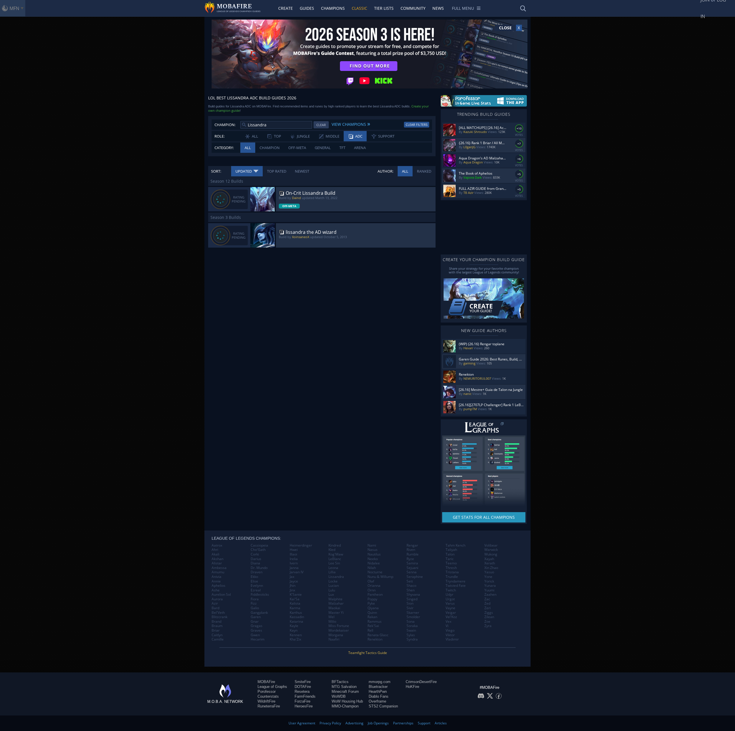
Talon (450, 554)
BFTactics (340, 682)
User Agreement (302, 723)
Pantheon (375, 594)
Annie (216, 581)
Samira (412, 563)
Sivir (410, 608)
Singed (412, 599)
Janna (294, 568)
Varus (450, 603)
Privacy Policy (330, 723)
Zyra (488, 626)
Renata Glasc (378, 635)
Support (424, 723)
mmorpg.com (379, 682)
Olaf (371, 581)
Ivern (294, 563)
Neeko (373, 559)
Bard (215, 608)
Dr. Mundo (259, 568)
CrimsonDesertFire (421, 682)
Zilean (489, 617)
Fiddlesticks (260, 594)
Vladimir (452, 639)
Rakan (372, 617)
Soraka (412, 626)
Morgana (335, 635)
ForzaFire (302, 701)
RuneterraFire (269, 706)
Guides (307, 8)
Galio (255, 608)
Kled (331, 549)
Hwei (294, 549)
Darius (256, 559)
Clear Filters (417, 124)
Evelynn (257, 585)
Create (285, 8)
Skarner (413, 612)
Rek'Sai (373, 626)
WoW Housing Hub (347, 701)
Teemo (451, 563)
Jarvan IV (296, 572)
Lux (331, 594)
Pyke (371, 603)
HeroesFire (304, 706)
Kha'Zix (295, 639)
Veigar (451, 612)
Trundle (452, 576)
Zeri (487, 608)
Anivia (216, 576)
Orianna (374, 585)
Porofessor (267, 691)
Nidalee (374, 563)
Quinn (372, 612)
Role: (219, 136)
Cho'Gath (258, 549)
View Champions (351, 123)
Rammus (375, 621)
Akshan (217, 559)
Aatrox (217, 545)
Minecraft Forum (345, 691)
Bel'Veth (218, 612)
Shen (411, 590)
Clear (321, 125)
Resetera (302, 691)
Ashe (216, 590)
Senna (412, 572)
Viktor (450, 635)
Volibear (491, 545)
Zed (487, 603)
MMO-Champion (345, 706)
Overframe (377, 701)
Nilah (372, 568)
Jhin (292, 585)
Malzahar (336, 603)
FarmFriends (305, 696)
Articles (441, 723)
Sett (410, 581)
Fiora (255, 599)
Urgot (450, 599)
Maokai (334, 608)
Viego (450, 630)
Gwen (255, 635)
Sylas (411, 635)
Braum (217, 626)
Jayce (294, 581)
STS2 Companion (383, 706)
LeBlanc (334, 559)
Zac (487, 599)
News (438, 8)
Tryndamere (455, 581)
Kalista (295, 603)
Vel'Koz (451, 617)
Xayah (489, 559)
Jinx (292, 590)
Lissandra (336, 576)
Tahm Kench (455, 545)
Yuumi (489, 590)
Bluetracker (378, 686)
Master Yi (336, 612)
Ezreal (256, 590)
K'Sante (296, 594)
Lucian (333, 585)
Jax (292, 576)
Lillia (332, 572)
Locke (333, 581)
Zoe (487, 621)
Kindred (334, 545)
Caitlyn (217, 635)
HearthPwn (378, 691)
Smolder (413, 617)
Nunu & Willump (380, 576)
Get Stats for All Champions (484, 517)
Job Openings (378, 723)
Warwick (491, 549)
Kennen (296, 635)
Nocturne (375, 572)
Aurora (217, 599)
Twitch (451, 590)
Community (413, 8)
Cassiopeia (259, 545)
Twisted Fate (456, 585)
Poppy (372, 599)
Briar (216, 630)
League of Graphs (272, 686)
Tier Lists (384, 8)
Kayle (294, 626)
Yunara (490, 585)
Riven (411, 549)
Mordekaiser (338, 630)
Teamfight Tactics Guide (367, 652)
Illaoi (293, 554)
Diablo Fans (378, 696)
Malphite (335, 599)
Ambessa (219, 568)
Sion (410, 603)
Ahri (215, 549)
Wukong (490, 554)
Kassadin (297, 617)
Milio (332, 621)
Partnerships (403, 723)
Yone (488, 576)
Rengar (412, 545)
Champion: (224, 124)
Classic (359, 8)
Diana (255, 563)
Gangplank (259, 612)
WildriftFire (266, 701)
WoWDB (339, 696)
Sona (411, 621)
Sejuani (412, 568)
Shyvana (413, 594)
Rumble (413, 554)
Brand (216, 621)
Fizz (254, 603)
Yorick (489, 581)
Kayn (293, 630)
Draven (256, 572)
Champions (333, 8)
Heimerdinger (301, 545)
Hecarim (257, 639)
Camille (218, 639)
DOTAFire (303, 686)
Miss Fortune (338, 626)
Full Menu (463, 8)
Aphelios (218, 585)
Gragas (256, 626)
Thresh (451, 568)
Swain (411, 630)
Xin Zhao (491, 568)
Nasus (373, 549)
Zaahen (490, 594)
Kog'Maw (335, 554)
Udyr (449, 594)
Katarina (296, 621)
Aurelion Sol (221, 594)
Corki (255, 554)
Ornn (372, 590)
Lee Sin (334, 563)
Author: (385, 171)
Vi (447, 626)
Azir (215, 603)
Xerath (489, 563)
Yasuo (489, 572)
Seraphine (415, 576)
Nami (372, 545)
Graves (256, 630)
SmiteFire (303, 682)
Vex (448, 621)
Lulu (331, 590)
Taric (450, 559)
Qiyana (373, 608)
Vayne (450, 608)
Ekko (254, 576)
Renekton (375, 639)
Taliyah (451, 549)
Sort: (216, 171)
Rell (370, 630)
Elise (254, 581)
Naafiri (333, 639)
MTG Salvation (344, 686)
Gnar (255, 621)
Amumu (218, 572)
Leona (333, 568)
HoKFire (412, 686)
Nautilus (374, 554)
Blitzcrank (219, 617)
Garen (256, 617)
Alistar (217, 563)
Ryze (410, 559)
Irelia (294, 559)
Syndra (412, 639)
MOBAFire (266, 682)
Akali (215, 554)
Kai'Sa (294, 599)
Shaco (411, 585)
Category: (224, 147)
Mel (331, 617)
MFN (14, 8)
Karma (295, 608)
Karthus (296, 612)
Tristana (452, 572)
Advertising (354, 723)
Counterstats (268, 696)
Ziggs (488, 612)
